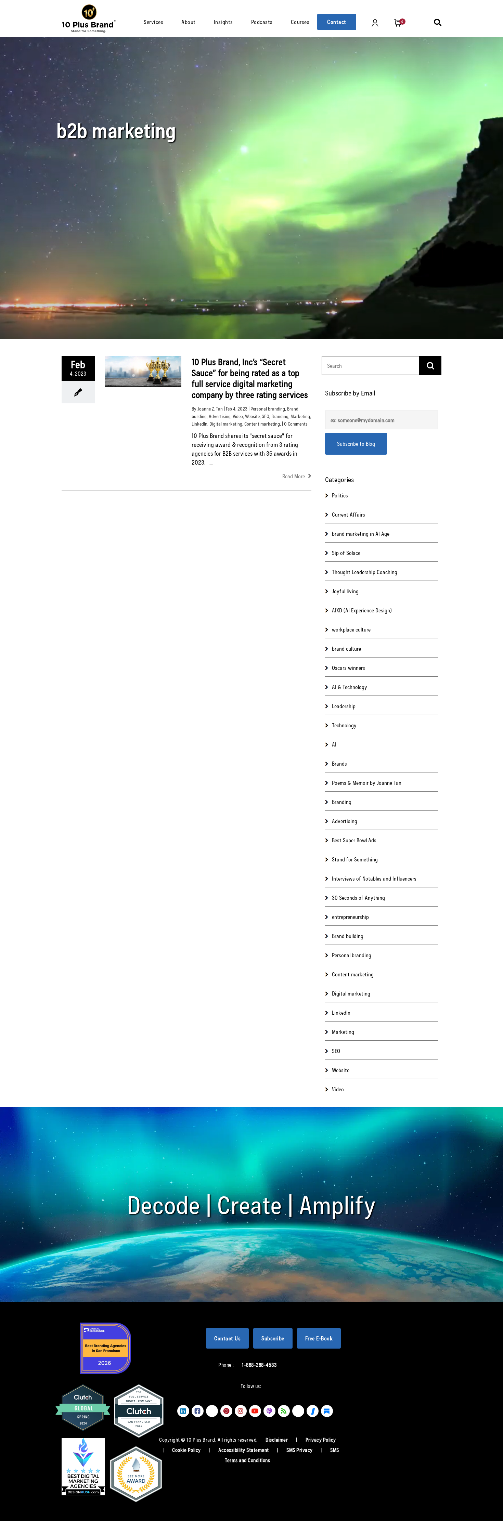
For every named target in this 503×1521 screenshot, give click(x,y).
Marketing (300, 416)
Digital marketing (225, 424)
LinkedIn (199, 424)
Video (238, 416)
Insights (223, 21)
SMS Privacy (300, 1450)
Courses (300, 21)
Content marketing (262, 424)
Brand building (347, 936)
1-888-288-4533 (259, 1365)
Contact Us (227, 1338)
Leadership (344, 706)
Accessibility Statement (244, 1450)
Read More (294, 476)
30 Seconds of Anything (358, 897)
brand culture (346, 648)
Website (252, 416)
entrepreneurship (350, 916)
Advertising (220, 416)
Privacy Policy (321, 1439)
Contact (336, 21)
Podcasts (262, 21)
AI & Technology (349, 687)
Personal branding (267, 409)
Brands (339, 763)
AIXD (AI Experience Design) (362, 610)
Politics (340, 495)
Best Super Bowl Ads (354, 840)
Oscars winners (348, 667)
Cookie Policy (187, 1450)
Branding (279, 416)
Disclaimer (277, 1439)
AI (334, 744)
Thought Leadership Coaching (364, 572)
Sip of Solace (346, 552)
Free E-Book (319, 1338)
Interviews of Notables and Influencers (374, 878)
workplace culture (351, 629)
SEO (265, 416)
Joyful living (345, 591)
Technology (344, 725)
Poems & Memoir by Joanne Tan (366, 782)
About (188, 21)
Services (153, 21)
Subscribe (272, 1338)
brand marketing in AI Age (360, 533)
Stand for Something (355, 859)
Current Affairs (348, 514)
